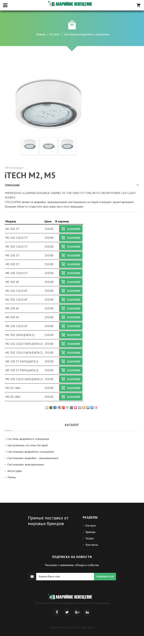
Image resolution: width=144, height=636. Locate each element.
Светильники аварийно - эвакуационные (32, 458)
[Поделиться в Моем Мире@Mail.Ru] (71, 407)
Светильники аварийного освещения (30, 451)
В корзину (73, 228)
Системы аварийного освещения (28, 439)
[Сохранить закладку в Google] (59, 407)
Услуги (90, 538)
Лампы (11, 477)
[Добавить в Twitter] (87, 407)
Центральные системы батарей (27, 445)
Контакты (92, 545)
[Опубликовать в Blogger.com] (46, 407)
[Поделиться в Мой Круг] (79, 407)
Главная (40, 34)
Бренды (90, 532)
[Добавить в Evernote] (50, 407)
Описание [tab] (12, 185)
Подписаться (105, 576)
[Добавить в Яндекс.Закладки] (96, 407)
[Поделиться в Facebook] (54, 407)
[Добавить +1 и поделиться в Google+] (63, 407)
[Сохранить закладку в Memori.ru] (75, 407)
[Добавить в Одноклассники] (83, 407)
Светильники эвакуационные (25, 464)
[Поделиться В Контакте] (92, 407)
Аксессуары (14, 471)
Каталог (55, 34)
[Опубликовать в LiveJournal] (67, 407)
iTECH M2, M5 (30, 175)
